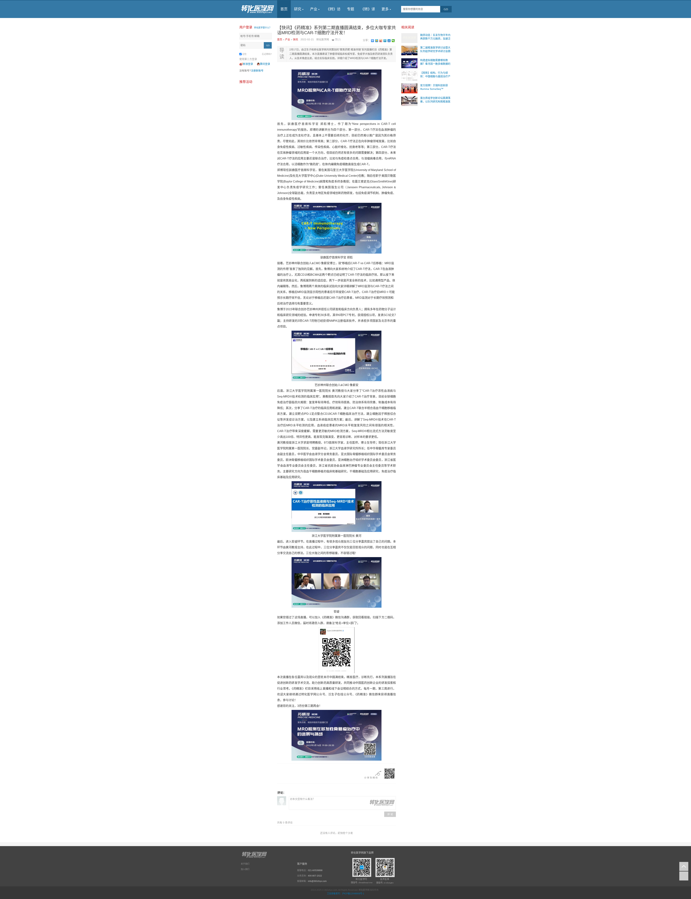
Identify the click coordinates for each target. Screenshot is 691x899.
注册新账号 (257, 70)
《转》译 (368, 9)
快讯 (296, 39)
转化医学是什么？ (262, 27)
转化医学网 (364, 890)
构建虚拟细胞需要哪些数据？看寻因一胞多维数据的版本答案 (435, 64)
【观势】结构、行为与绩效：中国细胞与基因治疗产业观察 (435, 76)
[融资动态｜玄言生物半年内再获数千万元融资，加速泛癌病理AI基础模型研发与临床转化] (409, 37)
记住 (244, 54)
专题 (350, 9)
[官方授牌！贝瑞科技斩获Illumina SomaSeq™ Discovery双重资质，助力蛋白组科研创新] (409, 88)
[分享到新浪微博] (380, 40)
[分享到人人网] (389, 40)
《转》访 (333, 9)
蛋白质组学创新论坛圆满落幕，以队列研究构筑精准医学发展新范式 (435, 101)
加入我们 (245, 869)
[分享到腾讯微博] (385, 40)
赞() (338, 39)
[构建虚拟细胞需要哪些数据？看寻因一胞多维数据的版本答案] (409, 63)
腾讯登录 (265, 63)
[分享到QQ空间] (376, 40)
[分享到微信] (393, 40)
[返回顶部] (683, 866)
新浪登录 (248, 63)
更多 (385, 9)
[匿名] (281, 800)
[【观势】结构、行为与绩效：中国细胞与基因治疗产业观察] (409, 75)
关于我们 (245, 864)
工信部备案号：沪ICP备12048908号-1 (345, 893)
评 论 (390, 814)
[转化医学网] (257, 9)
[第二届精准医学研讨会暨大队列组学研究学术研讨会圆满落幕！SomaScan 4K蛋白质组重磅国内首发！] (409, 50)
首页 (284, 9)
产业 (313, 9)
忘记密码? (267, 54)
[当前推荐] (683, 875)
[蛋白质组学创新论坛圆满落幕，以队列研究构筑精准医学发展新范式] (409, 100)
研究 (297, 9)
